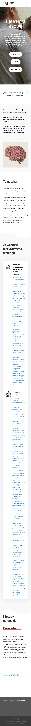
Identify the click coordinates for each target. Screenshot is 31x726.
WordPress (21, 724)
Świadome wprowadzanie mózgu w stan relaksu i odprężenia (17, 269)
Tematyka (15, 54)
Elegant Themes (21, 721)
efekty (15, 62)
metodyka (15, 69)
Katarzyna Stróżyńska (11, 675)
